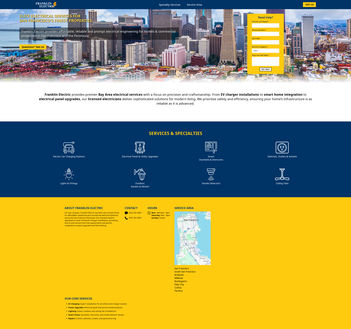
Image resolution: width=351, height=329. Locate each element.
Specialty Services (169, 4)
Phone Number (259, 30)
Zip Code (256, 38)
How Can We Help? (261, 55)
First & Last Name (260, 22)
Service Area (194, 4)
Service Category (260, 47)
